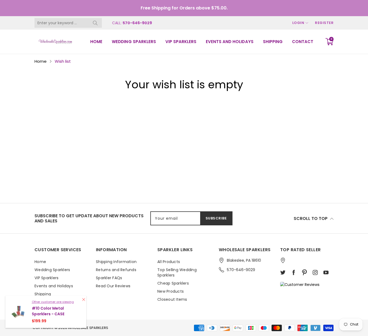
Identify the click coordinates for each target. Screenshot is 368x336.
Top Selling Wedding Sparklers (177, 272)
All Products (168, 261)
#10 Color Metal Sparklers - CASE (48, 311)
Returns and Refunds (116, 269)
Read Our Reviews (113, 286)
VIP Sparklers (180, 41)
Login (298, 22)
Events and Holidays (229, 41)
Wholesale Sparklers (88, 327)
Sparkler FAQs (109, 278)
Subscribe (216, 218)
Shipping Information (116, 261)
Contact (302, 41)
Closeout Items (172, 299)
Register (324, 22)
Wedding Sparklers (134, 41)
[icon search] (95, 23)
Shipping (273, 41)
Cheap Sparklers (173, 283)
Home (96, 41)
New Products (170, 291)
